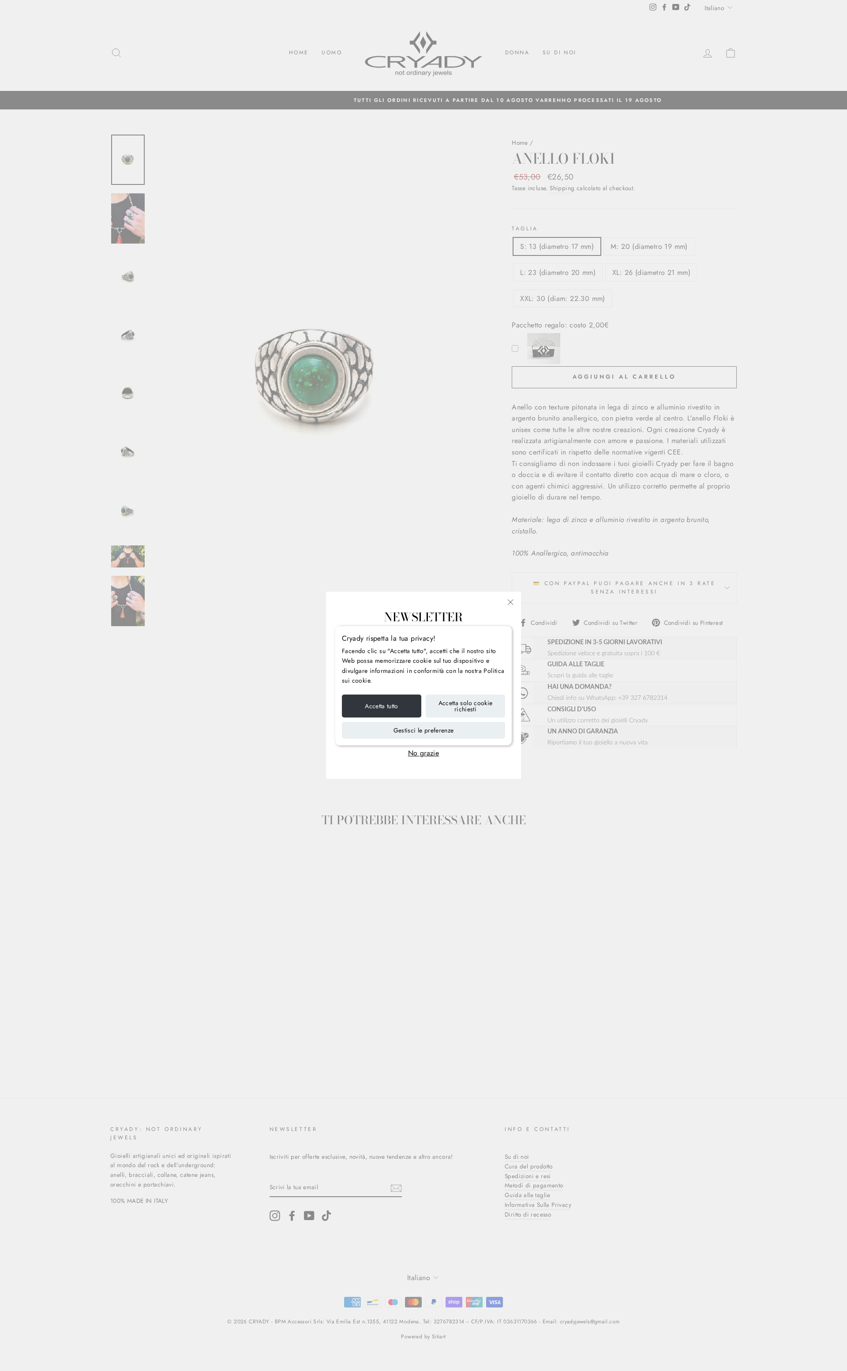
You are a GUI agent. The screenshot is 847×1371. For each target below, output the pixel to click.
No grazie (423, 753)
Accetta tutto (381, 706)
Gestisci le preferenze (424, 730)
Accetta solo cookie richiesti (465, 706)
